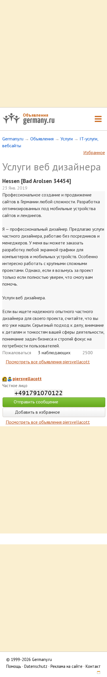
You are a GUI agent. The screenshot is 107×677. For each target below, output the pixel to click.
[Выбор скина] (96, 673)
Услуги (66, 139)
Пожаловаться (16, 352)
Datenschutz (35, 666)
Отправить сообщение (36, 402)
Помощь (13, 666)
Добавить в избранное (37, 412)
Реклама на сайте (66, 666)
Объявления (35, 115)
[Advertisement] (53, 53)
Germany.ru (12, 139)
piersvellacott (27, 378)
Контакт (93, 666)
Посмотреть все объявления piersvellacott (48, 362)
